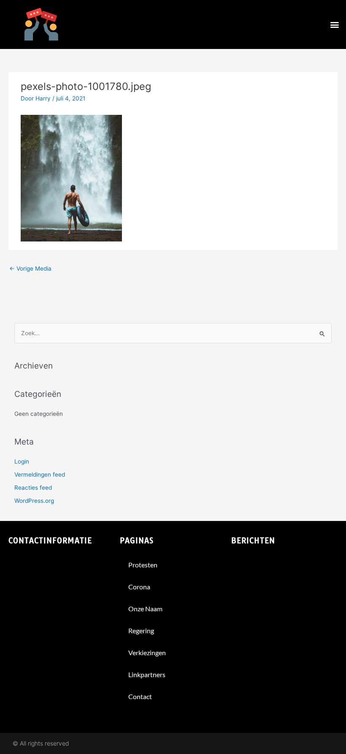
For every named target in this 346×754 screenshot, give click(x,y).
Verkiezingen (147, 652)
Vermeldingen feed (39, 474)
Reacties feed (33, 487)
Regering (141, 631)
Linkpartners (146, 674)
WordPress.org (34, 500)
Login (21, 461)
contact (140, 696)
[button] (335, 25)
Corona (139, 587)
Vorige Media (30, 268)
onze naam (145, 609)
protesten (142, 565)
